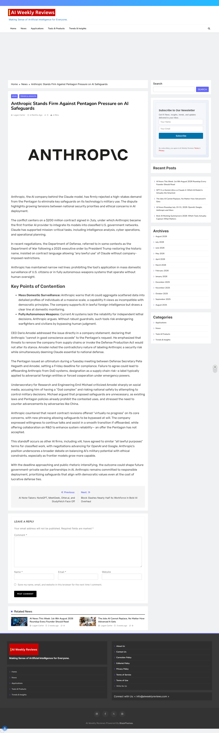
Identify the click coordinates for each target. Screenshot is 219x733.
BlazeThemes (126, 723)
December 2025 (163, 282)
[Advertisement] (109, 56)
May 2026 (160, 253)
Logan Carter (19, 115)
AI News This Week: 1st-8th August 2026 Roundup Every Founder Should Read (51, 620)
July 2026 (160, 242)
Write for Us (121, 686)
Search (157, 83)
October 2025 (162, 293)
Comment (20, 534)
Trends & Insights (77, 28)
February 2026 (162, 270)
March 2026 (161, 265)
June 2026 (160, 248)
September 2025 (163, 299)
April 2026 (160, 259)
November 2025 (163, 287)
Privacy (161, 150)
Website (106, 571)
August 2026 (161, 236)
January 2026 (161, 276)
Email (62, 571)
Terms (196, 148)
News (23, 28)
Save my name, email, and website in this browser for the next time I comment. (60, 584)
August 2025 (161, 305)
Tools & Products (56, 28)
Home (13, 28)
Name (18, 571)
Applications (37, 28)
